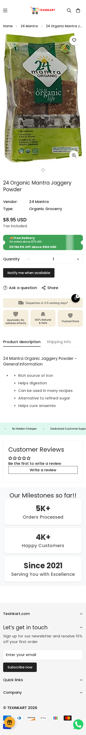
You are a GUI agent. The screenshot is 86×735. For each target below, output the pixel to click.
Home (8, 26)
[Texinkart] (43, 10)
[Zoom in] (74, 155)
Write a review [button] (43, 470)
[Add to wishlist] (74, 40)
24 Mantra (29, 26)
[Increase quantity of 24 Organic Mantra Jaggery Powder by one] (78, 259)
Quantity (11, 259)
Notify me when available (29, 272)
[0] (78, 10)
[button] (75, 298)
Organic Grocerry (45, 208)
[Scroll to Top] (78, 713)
